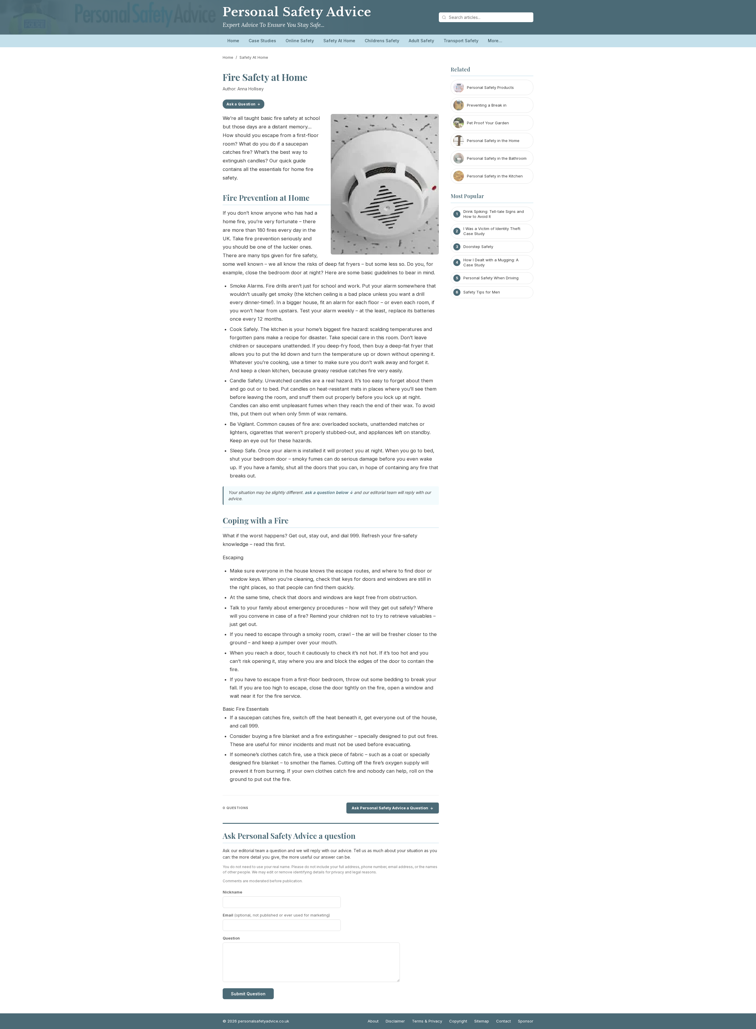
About (373, 1021)
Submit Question (248, 993)
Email (276, 915)
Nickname (232, 892)
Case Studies (262, 40)
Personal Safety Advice (297, 12)
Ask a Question (241, 104)
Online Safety (300, 40)
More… (495, 40)
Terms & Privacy (427, 1021)
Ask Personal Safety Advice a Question (390, 807)
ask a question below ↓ (329, 492)
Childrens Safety (382, 40)
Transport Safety (461, 40)
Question (231, 938)
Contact (503, 1021)
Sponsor (525, 1021)
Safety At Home (339, 40)
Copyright (458, 1021)
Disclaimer (395, 1021)
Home (233, 40)
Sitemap (481, 1021)
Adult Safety (421, 40)
